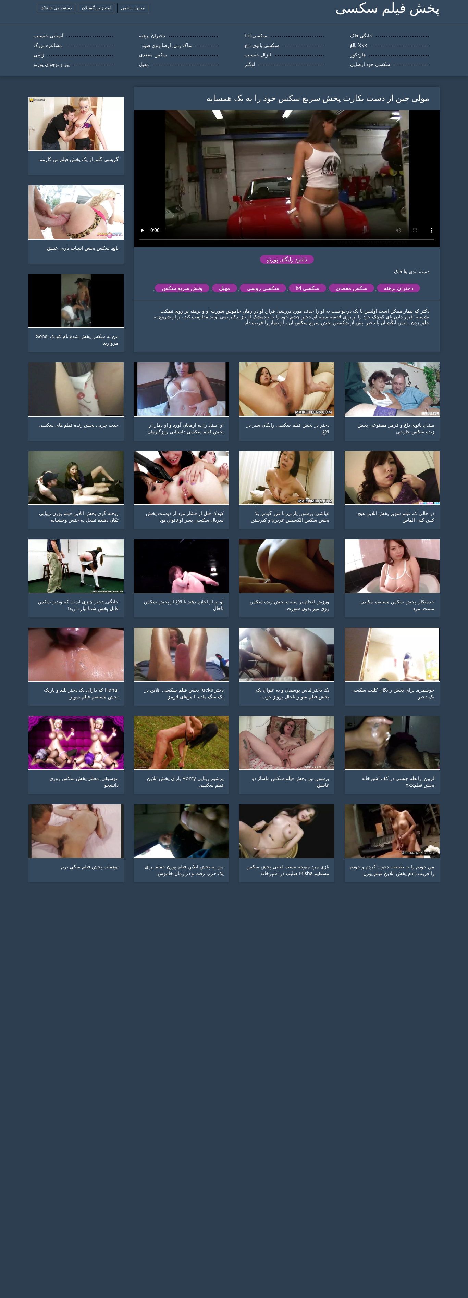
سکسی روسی (263, 288)
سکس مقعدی (351, 288)
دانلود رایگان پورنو (287, 259)
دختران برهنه (398, 288)
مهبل (224, 288)
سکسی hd (307, 288)
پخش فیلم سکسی (387, 8)
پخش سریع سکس (182, 288)
